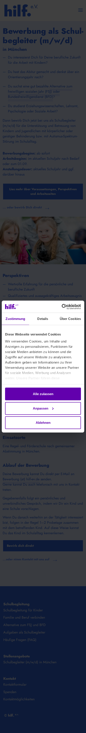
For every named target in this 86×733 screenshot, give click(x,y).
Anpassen (40, 408)
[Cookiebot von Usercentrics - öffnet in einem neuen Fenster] (62, 306)
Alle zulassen (43, 394)
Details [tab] (42, 319)
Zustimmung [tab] (15, 319)
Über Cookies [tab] (70, 319)
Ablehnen (43, 422)
